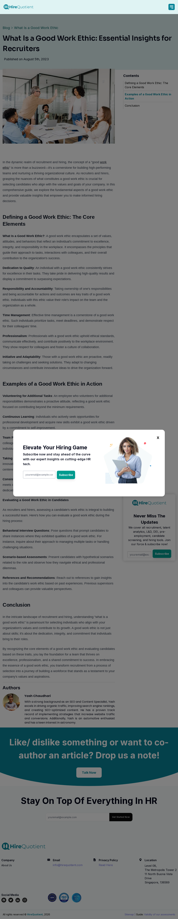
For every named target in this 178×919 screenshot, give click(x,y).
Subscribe (66, 475)
